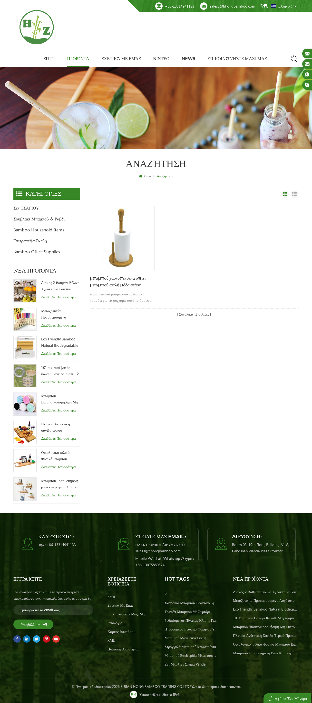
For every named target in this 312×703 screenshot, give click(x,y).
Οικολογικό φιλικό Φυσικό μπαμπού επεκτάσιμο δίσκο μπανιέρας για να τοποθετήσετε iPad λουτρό (55, 456)
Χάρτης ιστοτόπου (121, 631)
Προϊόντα (78, 58)
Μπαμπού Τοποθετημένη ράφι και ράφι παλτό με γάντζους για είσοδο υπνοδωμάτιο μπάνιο (59, 484)
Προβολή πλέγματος (285, 194)
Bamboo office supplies (36, 252)
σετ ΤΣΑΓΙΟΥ (26, 208)
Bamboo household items (38, 230)
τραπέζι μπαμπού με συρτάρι (187, 611)
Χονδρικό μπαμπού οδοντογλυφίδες (192, 602)
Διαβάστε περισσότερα (58, 297)
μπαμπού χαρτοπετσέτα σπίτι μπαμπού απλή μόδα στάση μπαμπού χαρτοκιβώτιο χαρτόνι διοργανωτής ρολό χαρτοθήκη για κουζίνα (119, 281)
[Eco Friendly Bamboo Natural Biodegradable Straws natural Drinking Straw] (25, 347)
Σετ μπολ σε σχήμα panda (185, 664)
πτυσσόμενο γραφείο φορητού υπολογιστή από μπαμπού (192, 629)
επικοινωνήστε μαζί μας (237, 58)
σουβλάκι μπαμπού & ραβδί (39, 219)
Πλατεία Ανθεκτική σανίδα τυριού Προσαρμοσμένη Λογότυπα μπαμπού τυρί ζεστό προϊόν (59, 427)
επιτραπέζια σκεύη (30, 241)
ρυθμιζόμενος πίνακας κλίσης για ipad (192, 620)
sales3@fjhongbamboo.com (232, 6)
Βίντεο (161, 58)
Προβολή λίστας (294, 194)
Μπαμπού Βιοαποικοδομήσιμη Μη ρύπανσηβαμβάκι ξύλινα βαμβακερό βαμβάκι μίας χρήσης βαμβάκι (60, 399)
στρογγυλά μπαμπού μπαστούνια (190, 646)
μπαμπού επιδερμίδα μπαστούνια (190, 655)
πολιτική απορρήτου (123, 649)
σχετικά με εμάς (121, 58)
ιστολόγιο (114, 622)
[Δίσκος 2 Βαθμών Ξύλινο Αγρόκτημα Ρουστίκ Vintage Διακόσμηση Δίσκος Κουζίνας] (25, 291)
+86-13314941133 (179, 6)
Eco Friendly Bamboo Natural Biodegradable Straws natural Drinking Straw (59, 342)
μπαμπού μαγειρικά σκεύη (185, 637)
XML (111, 640)
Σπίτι (49, 58)
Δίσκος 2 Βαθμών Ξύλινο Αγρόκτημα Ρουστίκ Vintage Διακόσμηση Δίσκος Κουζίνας (60, 286)
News (188, 58)
